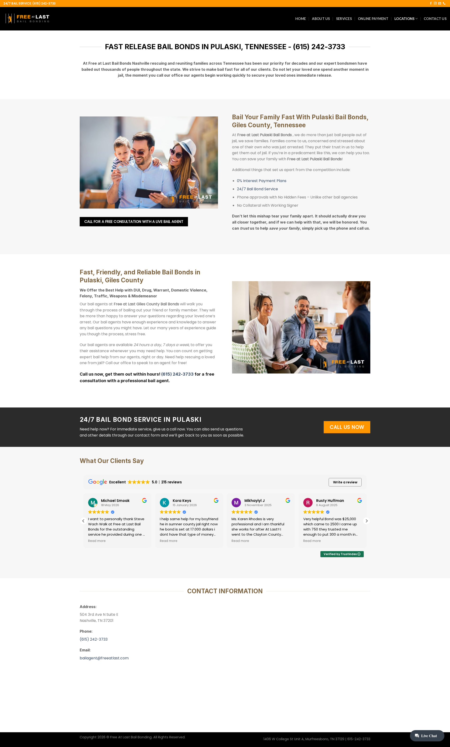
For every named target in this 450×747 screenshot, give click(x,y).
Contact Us (435, 19)
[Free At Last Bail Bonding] (27, 19)
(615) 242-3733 (177, 374)
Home (300, 19)
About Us (321, 19)
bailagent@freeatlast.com (104, 658)
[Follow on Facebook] (430, 3)
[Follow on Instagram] (435, 3)
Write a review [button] (345, 482)
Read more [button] (97, 541)
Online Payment (373, 19)
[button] (366, 520)
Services (344, 19)
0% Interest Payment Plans (261, 180)
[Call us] (444, 3)
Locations (404, 19)
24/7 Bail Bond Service (257, 189)
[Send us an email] (439, 3)
